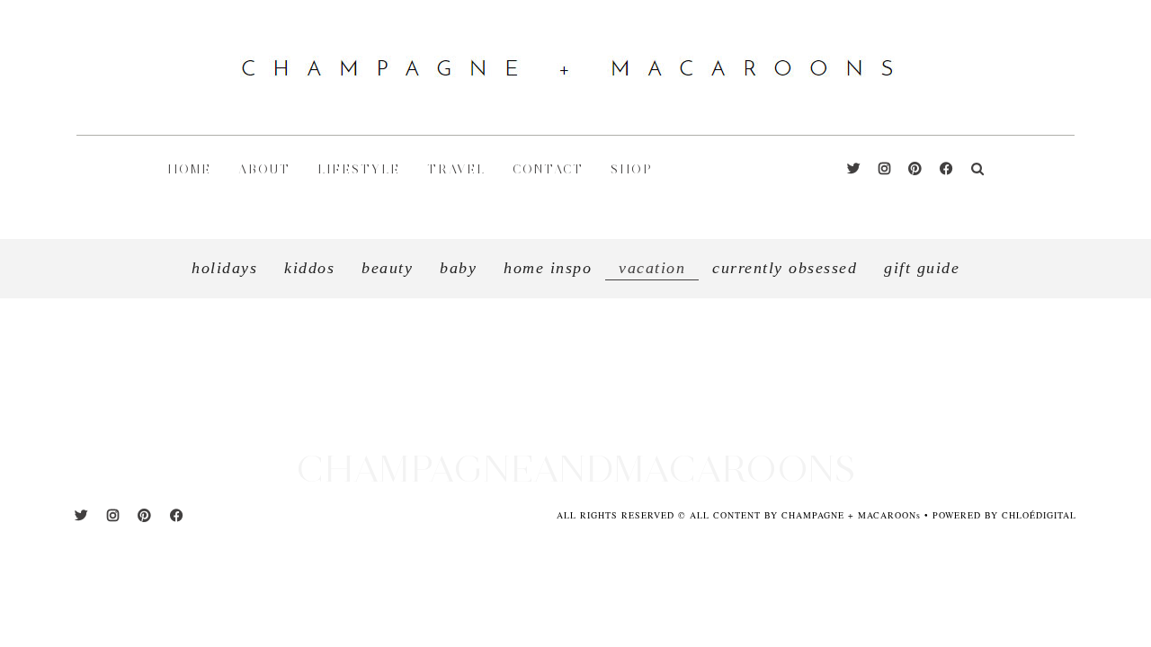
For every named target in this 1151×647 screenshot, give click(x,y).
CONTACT (548, 169)
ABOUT (264, 169)
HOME (189, 169)
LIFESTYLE (358, 169)
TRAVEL (456, 169)
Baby (458, 268)
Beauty (387, 268)
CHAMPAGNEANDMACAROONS (575, 469)
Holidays (224, 268)
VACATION (631, 417)
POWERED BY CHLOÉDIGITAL (1004, 515)
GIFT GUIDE (921, 268)
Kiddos (309, 268)
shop (632, 169)
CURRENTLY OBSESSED (784, 268)
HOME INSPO (548, 268)
